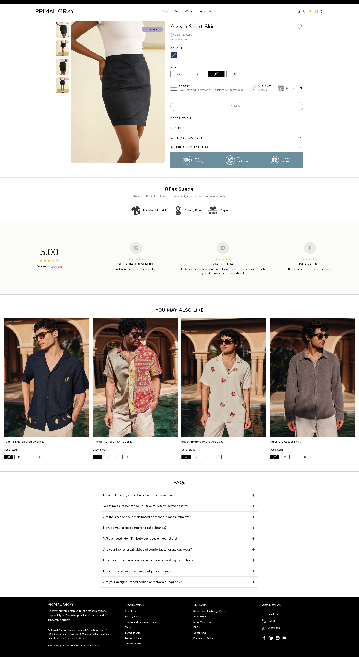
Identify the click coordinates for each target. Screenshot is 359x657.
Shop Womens (202, 622)
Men (176, 11)
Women (189, 11)
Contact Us (199, 633)
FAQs (196, 627)
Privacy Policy (133, 616)
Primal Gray (55, 11)
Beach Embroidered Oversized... (202, 441)
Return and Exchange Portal (209, 611)
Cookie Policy (133, 643)
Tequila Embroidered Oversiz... (24, 441)
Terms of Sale (133, 638)
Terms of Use (133, 633)
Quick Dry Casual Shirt (285, 441)
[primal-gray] (304, 11)
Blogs (128, 627)
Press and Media (203, 638)
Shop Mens (200, 616)
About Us (205, 11)
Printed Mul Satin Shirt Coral (112, 441)
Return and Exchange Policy (141, 622)
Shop (165, 11)
